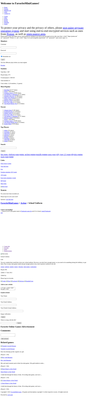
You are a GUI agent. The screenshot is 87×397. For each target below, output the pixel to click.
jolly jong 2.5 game (63, 154)
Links (5, 12)
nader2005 (7, 139)
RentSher (6, 138)
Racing (6, 21)
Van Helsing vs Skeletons (11, 94)
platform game (14, 154)
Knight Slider (7, 124)
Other (5, 18)
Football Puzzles (8, 111)
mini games (27, 267)
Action (6, 16)
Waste (5, 91)
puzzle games (41, 154)
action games (30, 154)
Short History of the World (8, 372)
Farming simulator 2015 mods (9, 172)
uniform (7, 267)
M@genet (3, 181)
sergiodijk (6, 132)
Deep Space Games (6, 163)
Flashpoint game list (26, 211)
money (16, 267)
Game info (7, 246)
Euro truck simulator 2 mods (8, 178)
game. (21, 154)
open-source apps (36, 33)
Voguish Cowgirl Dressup (8, 349)
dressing (21, 267)
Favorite (6, 248)
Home (5, 7)
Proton (10, 33)
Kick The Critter (8, 102)
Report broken (8, 251)
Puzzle (6, 19)
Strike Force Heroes (9, 97)
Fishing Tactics (8, 99)
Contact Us (7, 13)
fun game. (4, 154)
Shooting (6, 22)
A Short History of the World (8, 383)
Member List (7, 10)
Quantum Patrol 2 (9, 93)
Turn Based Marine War (10, 103)
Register (3, 65)
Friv (2, 169)
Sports (5, 24)
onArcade (10, 395)
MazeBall (6, 90)
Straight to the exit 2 (9, 96)
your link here (9, 199)
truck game (5, 157)
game (11, 157)
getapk (6, 141)
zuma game (52, 154)
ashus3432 (7, 133)
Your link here (4, 166)
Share (5, 249)
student (12, 267)
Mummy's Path (8, 100)
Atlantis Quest (8, 110)
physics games (77, 154)
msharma (6, 135)
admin (5, 130)
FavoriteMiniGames (9, 203)
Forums (6, 9)
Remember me (6, 56)
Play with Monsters (6, 360)
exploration (33, 267)
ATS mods (3, 175)
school (2, 267)
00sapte (6, 136)
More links (3, 183)
